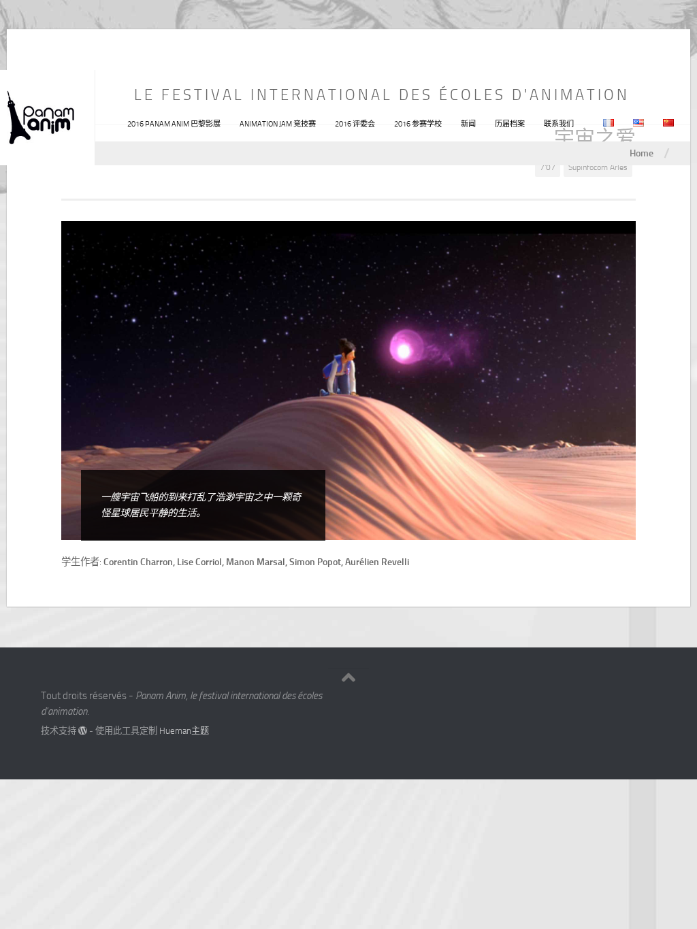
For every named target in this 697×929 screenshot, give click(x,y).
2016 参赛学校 (418, 124)
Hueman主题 (184, 731)
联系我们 (559, 124)
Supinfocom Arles (598, 167)
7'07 (547, 167)
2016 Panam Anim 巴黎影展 (174, 124)
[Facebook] (622, 701)
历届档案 (510, 124)
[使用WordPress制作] (82, 730)
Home (641, 153)
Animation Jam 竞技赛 (278, 124)
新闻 (468, 124)
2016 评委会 (355, 124)
